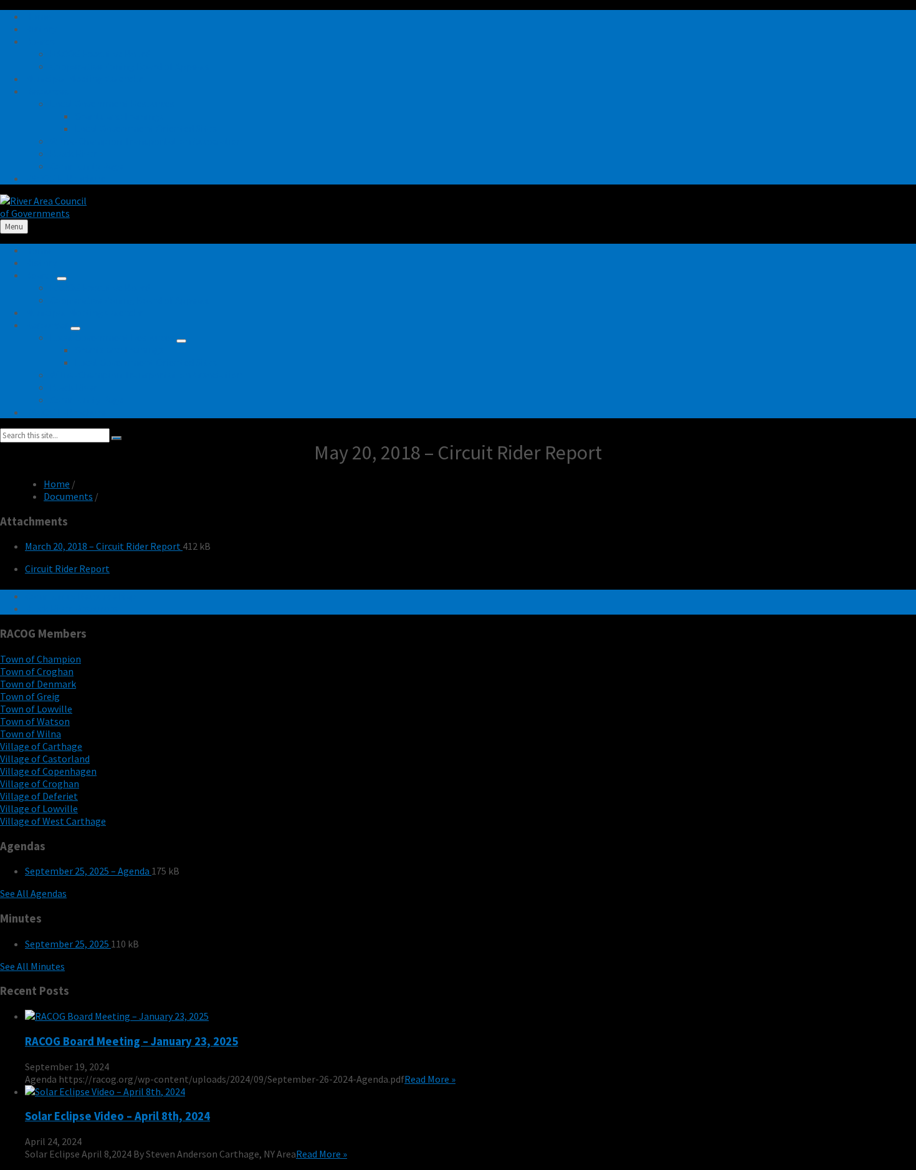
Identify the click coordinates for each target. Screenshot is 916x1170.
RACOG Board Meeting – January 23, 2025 (131, 1041)
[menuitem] (38, 16)
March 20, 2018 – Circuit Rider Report (104, 546)
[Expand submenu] (62, 279)
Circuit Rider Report (67, 568)
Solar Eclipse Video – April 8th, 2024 (117, 1116)
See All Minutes (32, 966)
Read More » (430, 1079)
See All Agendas (33, 893)
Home (57, 483)
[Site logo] (43, 213)
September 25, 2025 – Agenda (88, 871)
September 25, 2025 (68, 943)
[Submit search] (117, 438)
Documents (68, 496)
